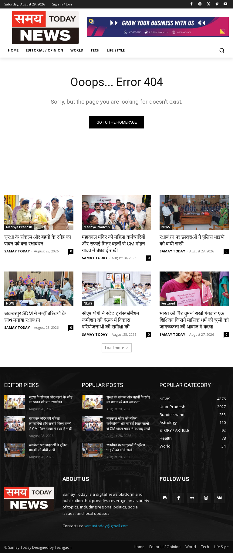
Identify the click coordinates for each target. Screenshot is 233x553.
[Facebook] (191, 4)
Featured (168, 303)
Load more (114, 347)
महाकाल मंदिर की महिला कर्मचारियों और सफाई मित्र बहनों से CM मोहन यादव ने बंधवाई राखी (113, 243)
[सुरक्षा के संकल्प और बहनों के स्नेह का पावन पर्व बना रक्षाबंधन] (38, 212)
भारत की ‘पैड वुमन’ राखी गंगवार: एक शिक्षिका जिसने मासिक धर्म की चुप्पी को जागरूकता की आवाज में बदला (194, 320)
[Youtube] (225, 4)
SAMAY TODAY (17, 251)
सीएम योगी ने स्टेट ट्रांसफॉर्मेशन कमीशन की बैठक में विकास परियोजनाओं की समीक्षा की (110, 320)
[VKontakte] (219, 498)
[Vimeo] (216, 4)
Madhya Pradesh (19, 227)
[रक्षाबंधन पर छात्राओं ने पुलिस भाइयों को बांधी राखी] (194, 212)
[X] (208, 4)
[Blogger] (165, 498)
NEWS (165, 227)
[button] (221, 50)
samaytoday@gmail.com (106, 525)
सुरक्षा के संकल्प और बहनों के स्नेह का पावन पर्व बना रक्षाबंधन (37, 240)
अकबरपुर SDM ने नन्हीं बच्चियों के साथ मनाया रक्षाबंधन (35, 316)
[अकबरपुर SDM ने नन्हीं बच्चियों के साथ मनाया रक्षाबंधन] (38, 289)
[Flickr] (192, 498)
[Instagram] (200, 4)
